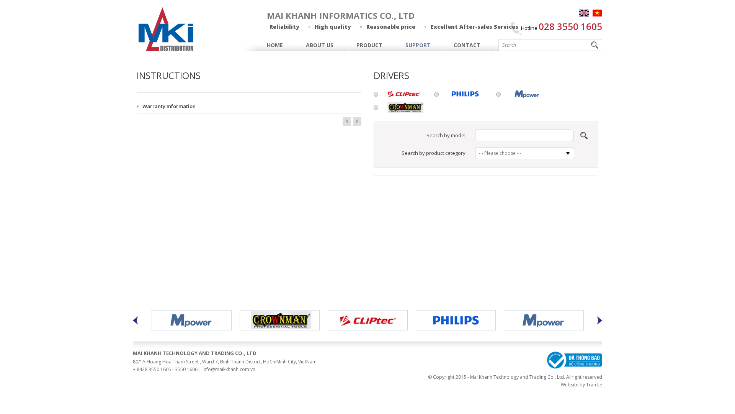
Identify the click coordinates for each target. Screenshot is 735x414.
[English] (584, 13)
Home (275, 45)
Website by (573, 384)
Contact (467, 45)
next (357, 121)
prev (347, 121)
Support (418, 45)
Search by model (446, 135)
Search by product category (434, 153)
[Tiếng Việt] (597, 13)
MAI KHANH (166, 29)
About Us (319, 45)
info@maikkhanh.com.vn (229, 369)
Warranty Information (169, 106)
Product (369, 45)
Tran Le (594, 384)
